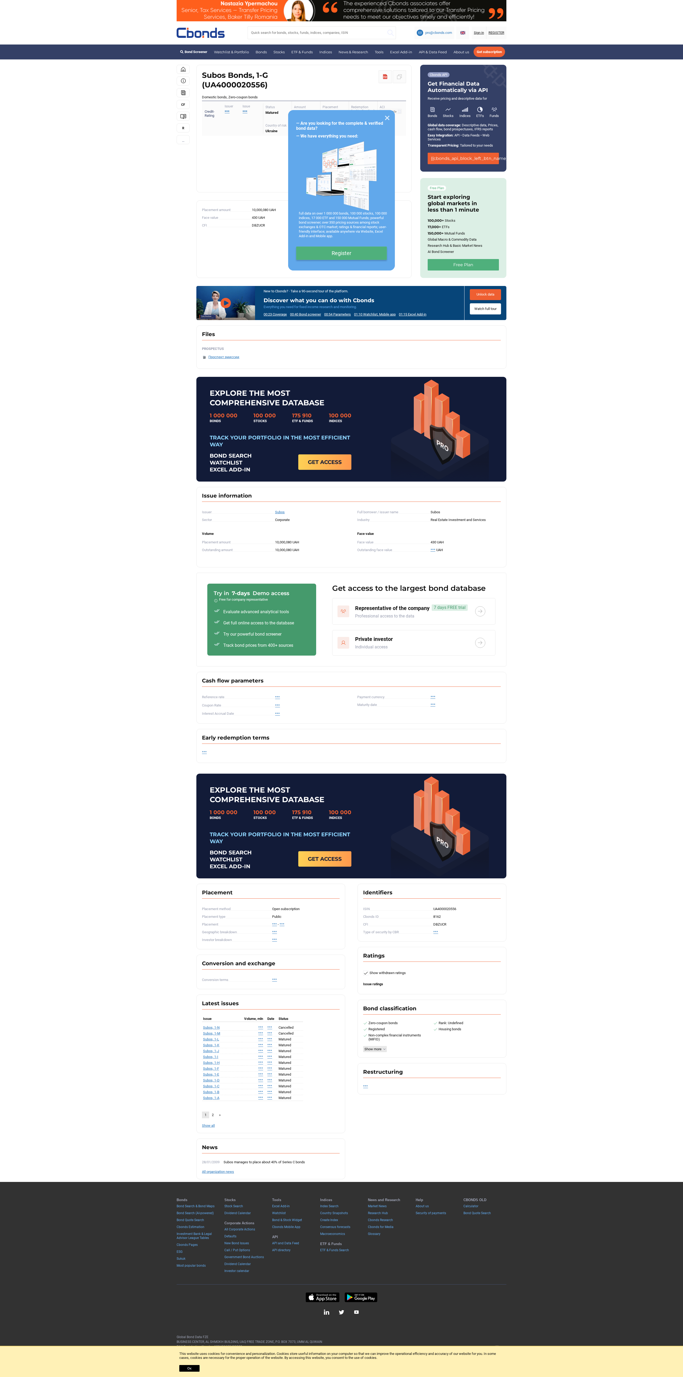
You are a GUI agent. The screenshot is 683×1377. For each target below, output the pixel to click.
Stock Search (233, 1206)
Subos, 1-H (211, 1063)
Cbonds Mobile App (286, 1227)
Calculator (470, 1206)
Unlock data (485, 294)
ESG (179, 1252)
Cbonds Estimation (190, 1227)
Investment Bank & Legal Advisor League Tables (194, 1236)
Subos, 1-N (211, 1027)
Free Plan (463, 264)
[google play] (361, 1297)
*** (245, 112)
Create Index (329, 1220)
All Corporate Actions (239, 1229)
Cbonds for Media (381, 1227)
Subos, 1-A (211, 1098)
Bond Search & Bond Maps (196, 1206)
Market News (377, 1206)
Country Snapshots (334, 1213)
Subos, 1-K (211, 1045)
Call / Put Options (237, 1250)
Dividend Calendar (237, 1213)
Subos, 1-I (210, 1057)
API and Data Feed (285, 1243)
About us (461, 52)
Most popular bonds (191, 1265)
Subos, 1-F (211, 1069)
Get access (325, 462)
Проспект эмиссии (223, 357)
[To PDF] (385, 76)
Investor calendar (236, 1271)
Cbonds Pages (187, 1245)
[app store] (322, 1297)
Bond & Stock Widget (287, 1220)
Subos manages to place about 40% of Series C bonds (264, 1162)
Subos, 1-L (211, 1039)
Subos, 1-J (211, 1051)
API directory (281, 1250)
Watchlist (279, 1213)
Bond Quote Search (190, 1220)
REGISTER (496, 33)
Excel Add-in (401, 52)
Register (341, 253)
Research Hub (378, 1213)
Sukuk (181, 1259)
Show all (208, 1126)
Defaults (230, 1236)
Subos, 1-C (211, 1086)
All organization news (218, 1172)
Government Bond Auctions (244, 1257)
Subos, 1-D (211, 1080)
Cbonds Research (380, 1220)
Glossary (374, 1234)
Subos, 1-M (211, 1033)
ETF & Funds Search (334, 1250)
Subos (280, 512)
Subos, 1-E (211, 1074)
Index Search (329, 1206)
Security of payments (431, 1213)
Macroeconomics (332, 1234)
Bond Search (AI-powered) (195, 1213)
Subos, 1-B (211, 1092)
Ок (189, 1368)
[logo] (201, 32)
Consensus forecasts (335, 1227)
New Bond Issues (236, 1243)
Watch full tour (485, 309)
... (183, 141)
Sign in (479, 33)
